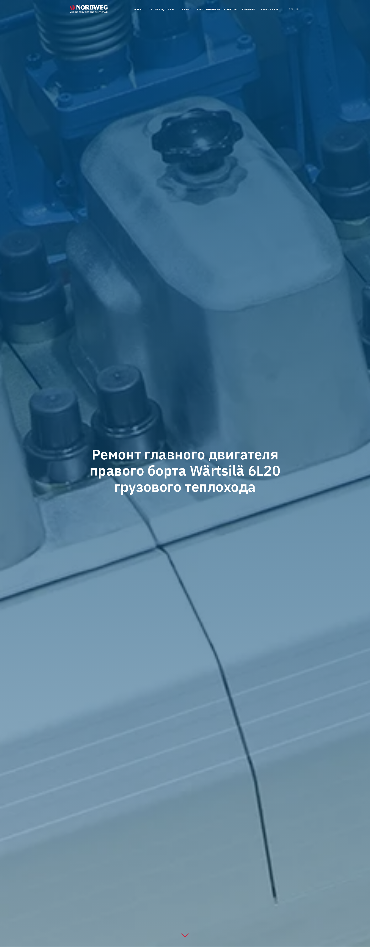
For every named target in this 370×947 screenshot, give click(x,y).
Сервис (185, 9)
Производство (161, 9)
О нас (139, 9)
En (291, 9)
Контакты (269, 9)
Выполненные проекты (217, 9)
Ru (298, 9)
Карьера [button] (249, 9)
